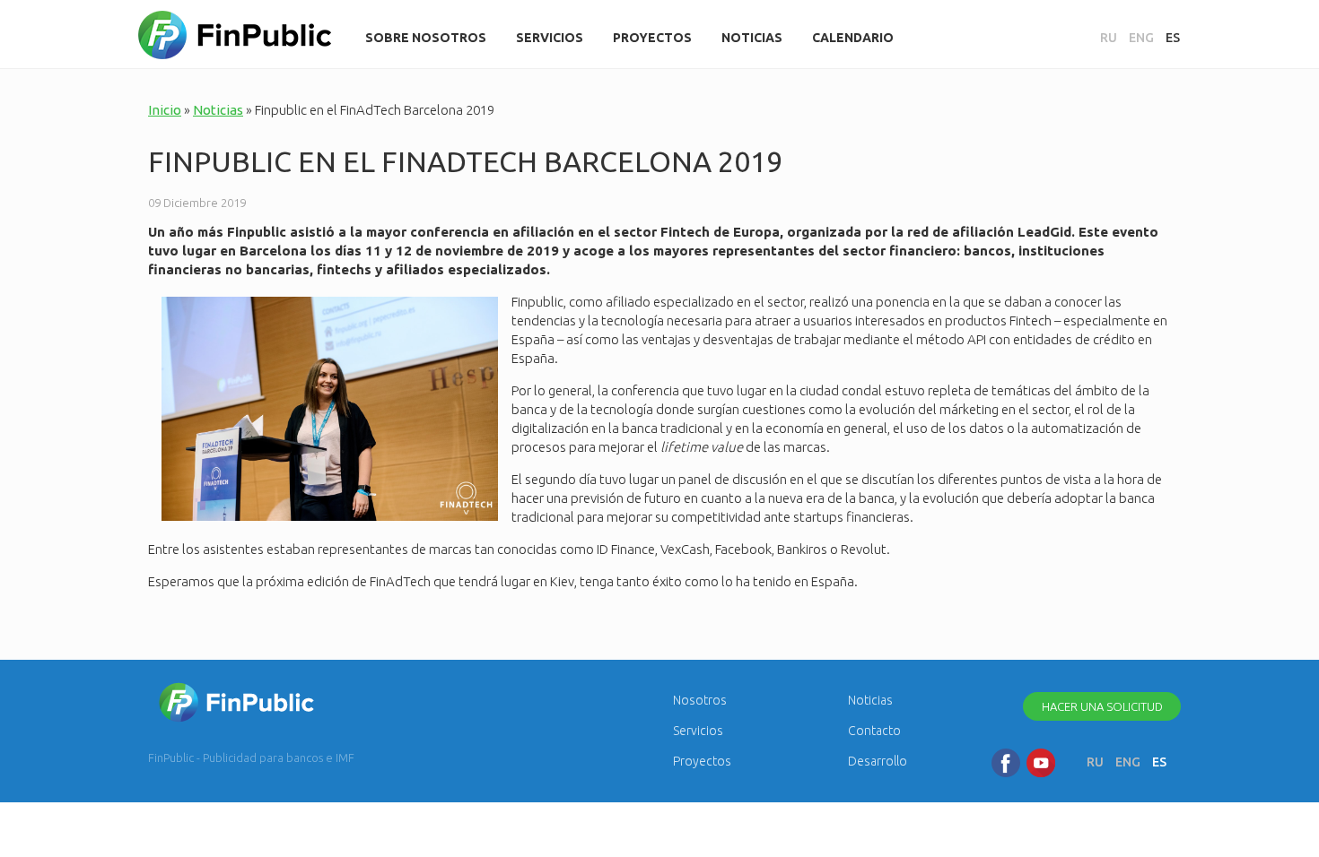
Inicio (164, 109)
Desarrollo (877, 761)
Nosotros (700, 700)
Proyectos (652, 37)
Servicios (549, 37)
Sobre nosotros (425, 37)
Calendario (853, 37)
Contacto (874, 730)
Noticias (751, 37)
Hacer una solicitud (1102, 706)
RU (1108, 37)
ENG (1141, 37)
